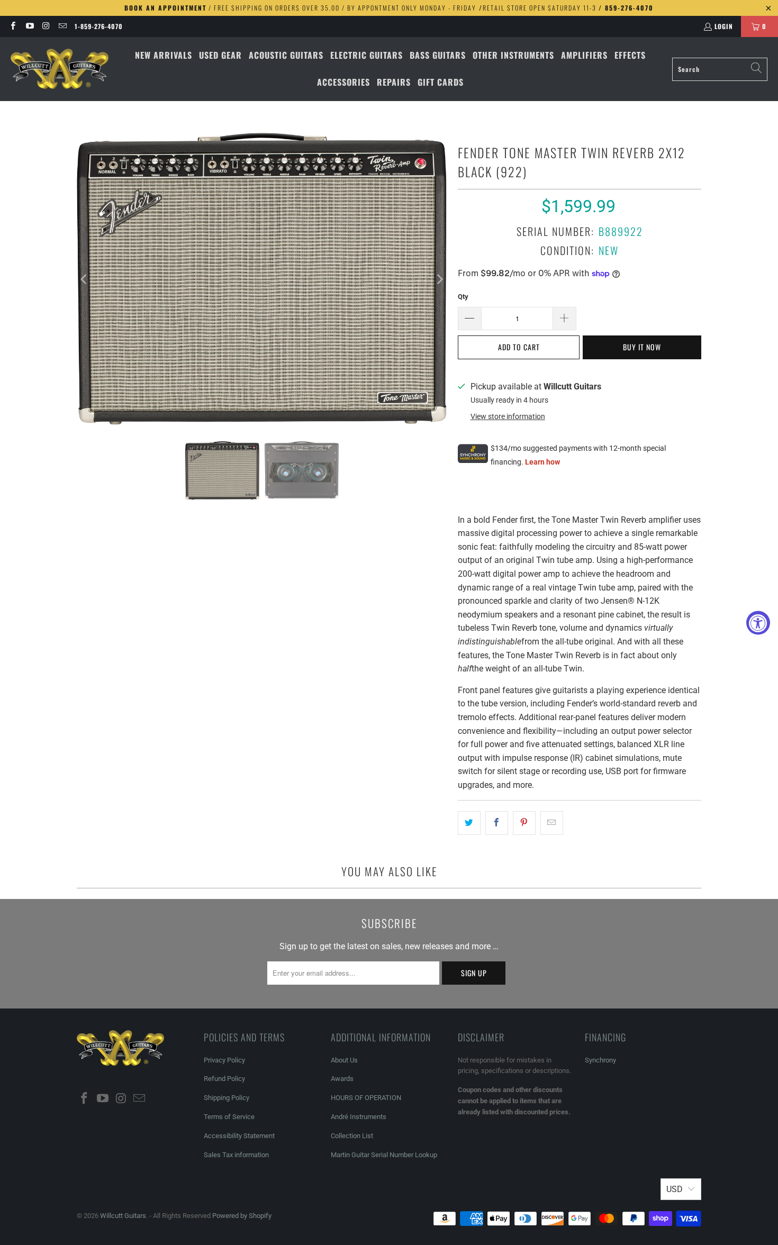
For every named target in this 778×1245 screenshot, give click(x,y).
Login (723, 26)
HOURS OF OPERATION (366, 1098)
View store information (508, 416)
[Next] (439, 279)
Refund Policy (224, 1079)
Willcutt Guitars (123, 1216)
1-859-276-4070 (99, 26)
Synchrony (600, 1060)
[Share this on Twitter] (469, 823)
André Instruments (358, 1117)
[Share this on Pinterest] (524, 823)
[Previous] (84, 279)
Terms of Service (229, 1117)
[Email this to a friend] (551, 823)
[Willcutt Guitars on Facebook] (12, 26)
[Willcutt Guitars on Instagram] (45, 26)
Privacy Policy (224, 1060)
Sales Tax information (236, 1155)
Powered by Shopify (242, 1216)
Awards (342, 1079)
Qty (463, 297)
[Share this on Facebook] (496, 823)
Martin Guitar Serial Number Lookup (384, 1155)
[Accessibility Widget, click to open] (758, 622)
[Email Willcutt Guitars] (62, 26)
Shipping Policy (226, 1098)
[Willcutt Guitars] (59, 69)
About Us (344, 1060)
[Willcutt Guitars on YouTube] (28, 26)
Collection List (352, 1136)
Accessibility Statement (239, 1136)
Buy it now (642, 346)
